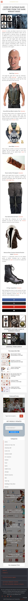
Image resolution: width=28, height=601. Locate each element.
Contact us (5, 572)
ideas (18, 293)
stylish (11, 259)
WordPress (22, 599)
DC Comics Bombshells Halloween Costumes (13, 584)
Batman (4, 31)
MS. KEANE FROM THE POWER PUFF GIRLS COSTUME (16, 375)
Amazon (14, 119)
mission (24, 220)
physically (14, 77)
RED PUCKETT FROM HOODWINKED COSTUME (17, 354)
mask (22, 152)
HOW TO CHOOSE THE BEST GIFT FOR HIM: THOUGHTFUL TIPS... (14, 405)
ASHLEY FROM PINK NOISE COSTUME (15, 368)
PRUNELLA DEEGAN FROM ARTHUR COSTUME (17, 361)
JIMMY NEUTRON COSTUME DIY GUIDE (16, 388)
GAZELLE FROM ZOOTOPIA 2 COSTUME (16, 381)
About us (5, 570)
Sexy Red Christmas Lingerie (9, 577)
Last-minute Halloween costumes (10, 581)
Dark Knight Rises (10, 180)
